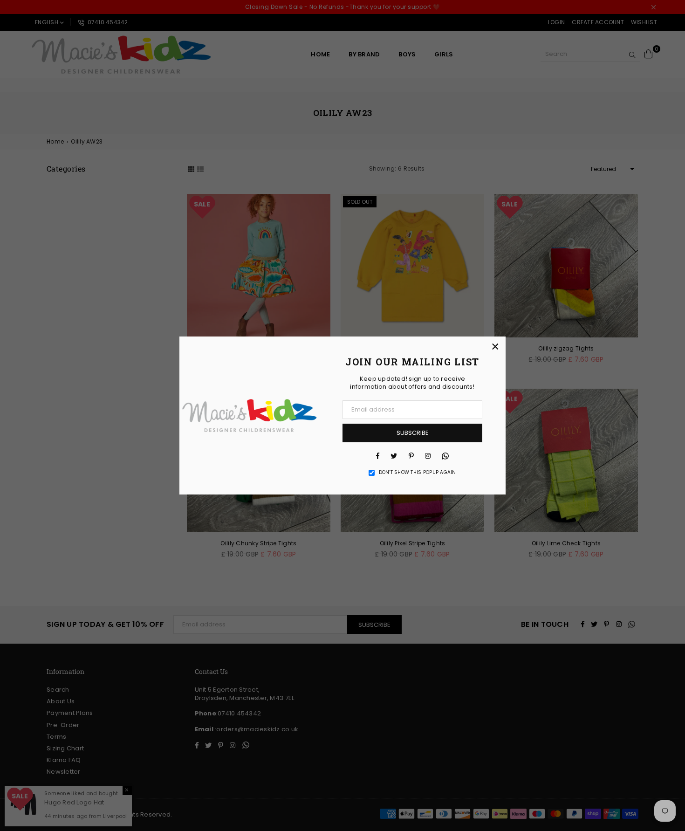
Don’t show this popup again (417, 472)
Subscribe (413, 432)
